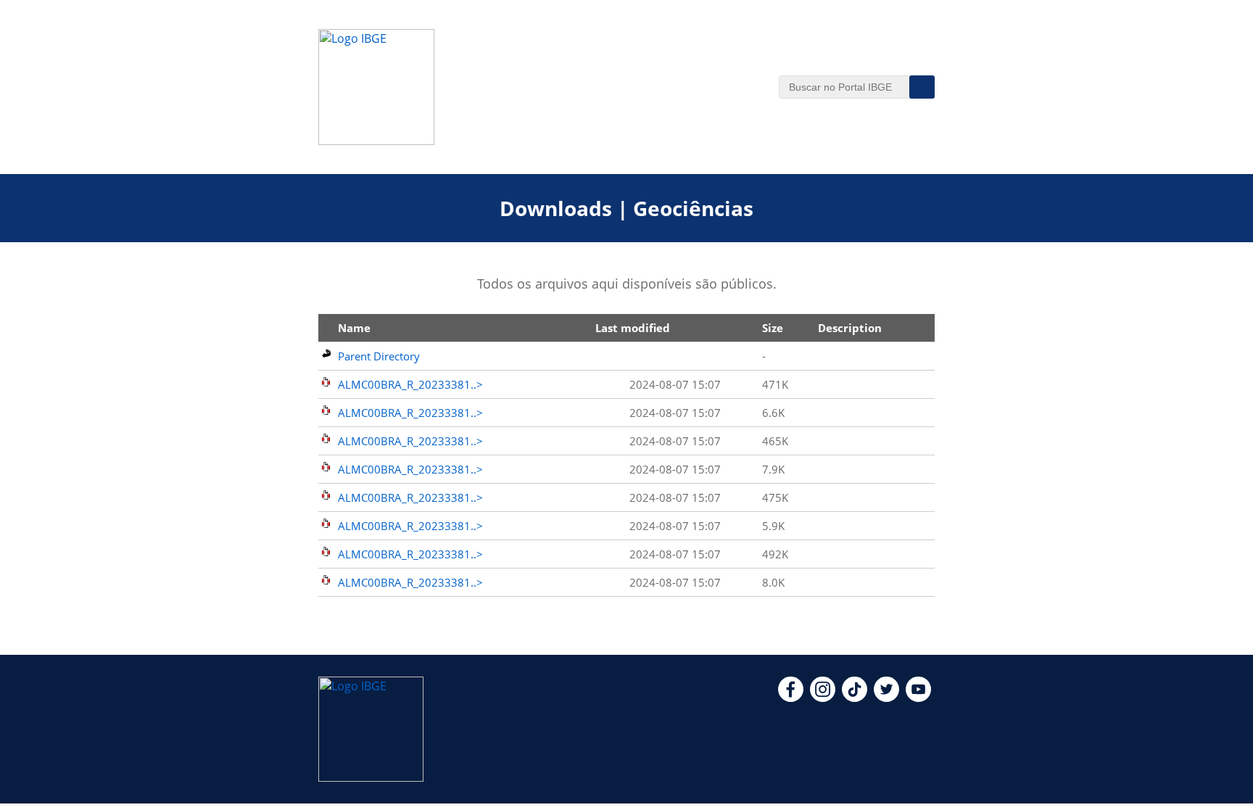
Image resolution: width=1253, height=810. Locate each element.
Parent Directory (379, 356)
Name (354, 328)
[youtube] (918, 698)
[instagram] (822, 698)
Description (850, 328)
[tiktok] (854, 698)
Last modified (632, 328)
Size (772, 328)
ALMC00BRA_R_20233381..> (410, 384)
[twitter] (886, 698)
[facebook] (790, 698)
